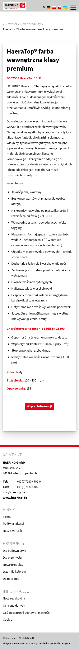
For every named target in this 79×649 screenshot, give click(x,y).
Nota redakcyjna (14, 598)
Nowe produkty (13, 564)
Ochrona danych (14, 605)
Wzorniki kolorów (14, 571)
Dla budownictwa (14, 550)
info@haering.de (14, 492)
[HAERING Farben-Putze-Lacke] (32, 6)
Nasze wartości (13, 530)
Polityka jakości (13, 523)
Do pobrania (11, 578)
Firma (7, 516)
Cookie (7, 619)
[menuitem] (42, 3)
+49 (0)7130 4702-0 (29, 481)
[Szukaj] (42, 7)
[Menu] (71, 7)
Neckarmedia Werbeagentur (57, 643)
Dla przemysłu (12, 557)
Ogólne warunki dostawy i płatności (26, 612)
